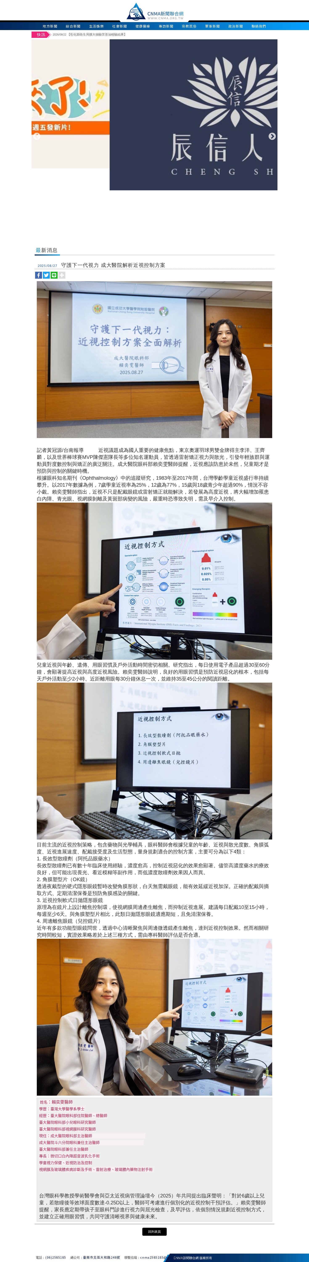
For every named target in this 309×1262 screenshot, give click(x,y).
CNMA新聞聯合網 (155, 11)
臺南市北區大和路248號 (101, 1257)
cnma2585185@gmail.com (162, 1257)
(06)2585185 (55, 1257)
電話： (40, 1257)
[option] (164, 35)
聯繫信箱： (132, 1257)
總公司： (76, 1257)
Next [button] (272, 136)
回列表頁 (154, 1231)
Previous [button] (37, 136)
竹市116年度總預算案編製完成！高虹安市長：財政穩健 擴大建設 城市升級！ (113, 34)
